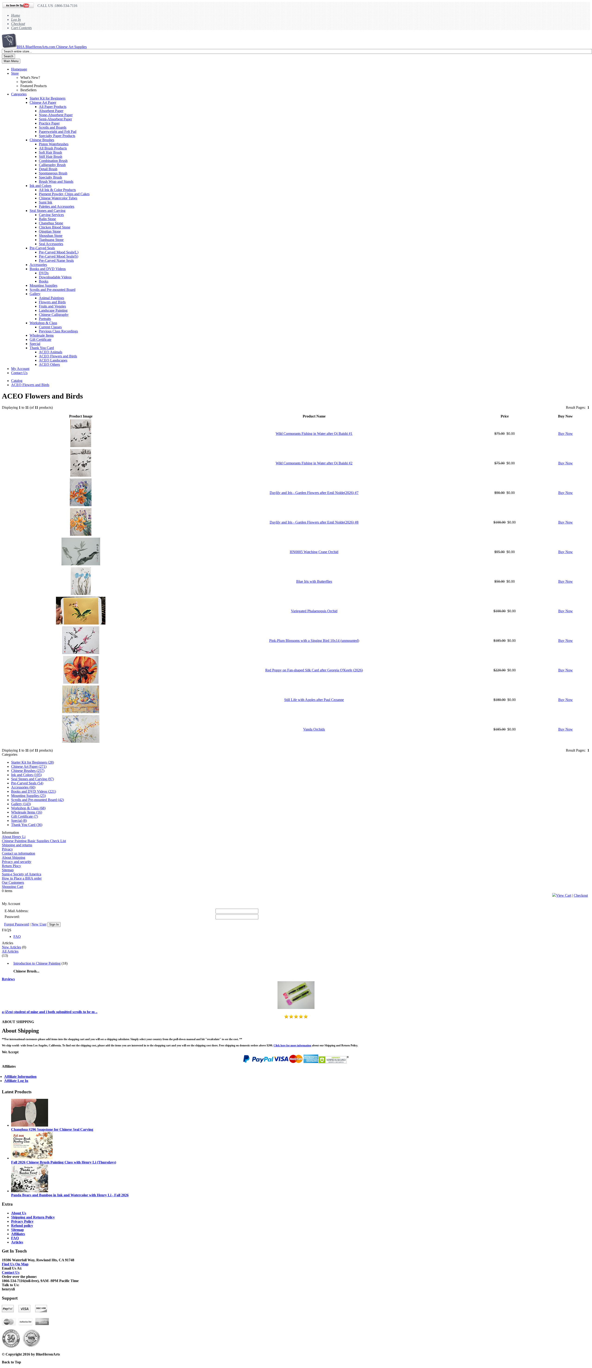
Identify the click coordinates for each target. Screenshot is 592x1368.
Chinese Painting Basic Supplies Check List (34, 841)
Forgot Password (16, 924)
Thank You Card (42, 348)
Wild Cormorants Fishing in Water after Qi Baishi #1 (314, 434)
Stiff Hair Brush (50, 156)
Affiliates (18, 1234)
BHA (52, 47)
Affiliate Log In (16, 1081)
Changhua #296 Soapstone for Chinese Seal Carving (52, 1129)
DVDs (44, 273)
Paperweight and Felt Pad (57, 132)
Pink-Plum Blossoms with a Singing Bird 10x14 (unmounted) (314, 641)
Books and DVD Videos (48, 269)
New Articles (11, 947)
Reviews (8, 979)
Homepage (19, 69)
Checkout (18, 24)
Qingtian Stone (50, 231)
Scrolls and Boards (52, 127)
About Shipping (13, 857)
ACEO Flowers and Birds (58, 356)
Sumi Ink (45, 202)
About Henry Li (13, 837)
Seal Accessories (51, 244)
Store (15, 73)
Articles (17, 1242)
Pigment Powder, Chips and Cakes (64, 194)
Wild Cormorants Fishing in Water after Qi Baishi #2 (314, 463)
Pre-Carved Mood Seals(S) (58, 256)
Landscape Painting (53, 310)
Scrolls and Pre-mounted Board (52, 290)
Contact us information (18, 853)
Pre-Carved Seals (42, 248)
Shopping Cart (12, 887)
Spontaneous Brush (53, 173)
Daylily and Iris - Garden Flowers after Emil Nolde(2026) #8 (314, 522)
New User (38, 924)
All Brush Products (53, 148)
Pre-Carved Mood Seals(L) (58, 252)
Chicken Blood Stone (54, 227)
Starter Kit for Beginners (47, 98)
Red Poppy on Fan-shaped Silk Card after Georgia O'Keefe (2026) (314, 670)
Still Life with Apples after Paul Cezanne (314, 700)
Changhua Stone (51, 223)
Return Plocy (11, 866)
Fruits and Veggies (52, 306)
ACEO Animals (50, 352)
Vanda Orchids (314, 729)
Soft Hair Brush (50, 152)
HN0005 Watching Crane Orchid (314, 552)
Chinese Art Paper (43, 102)
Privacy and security (16, 862)
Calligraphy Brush (52, 165)
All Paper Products (52, 107)
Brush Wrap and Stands (56, 181)
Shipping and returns (17, 845)
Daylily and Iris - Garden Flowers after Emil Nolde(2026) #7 (314, 493)
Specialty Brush (50, 177)
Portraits (45, 319)
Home (15, 15)
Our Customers (13, 882)
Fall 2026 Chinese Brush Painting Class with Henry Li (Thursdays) (63, 1162)
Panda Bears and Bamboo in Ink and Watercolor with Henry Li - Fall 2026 (70, 1195)
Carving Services (51, 215)
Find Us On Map (15, 1264)
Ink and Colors (40, 186)
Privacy (7, 849)
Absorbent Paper (51, 111)
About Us (18, 1213)
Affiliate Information (20, 1077)
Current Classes (50, 327)
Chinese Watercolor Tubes (58, 198)
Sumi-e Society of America (21, 874)
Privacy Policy (22, 1221)
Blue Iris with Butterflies (314, 581)
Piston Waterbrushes (53, 144)
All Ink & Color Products (57, 190)
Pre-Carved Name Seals (56, 260)
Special (35, 344)
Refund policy (22, 1226)
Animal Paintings (51, 298)
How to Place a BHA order (22, 878)
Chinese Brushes (42, 140)
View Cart (563, 895)
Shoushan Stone (50, 236)
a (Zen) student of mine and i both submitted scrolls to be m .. (49, 1012)
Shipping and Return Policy (33, 1217)
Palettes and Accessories (56, 206)
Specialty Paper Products (57, 136)
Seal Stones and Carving (47, 211)
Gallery (35, 294)
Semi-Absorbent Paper (55, 119)
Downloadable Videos (55, 277)
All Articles (10, 951)
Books (43, 281)
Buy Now (565, 434)
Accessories (38, 265)
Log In (16, 19)
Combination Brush (53, 161)
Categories (19, 94)
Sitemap (8, 870)
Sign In (54, 924)
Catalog (16, 381)
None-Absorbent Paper (56, 115)
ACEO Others (49, 364)
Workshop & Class (43, 323)
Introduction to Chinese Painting (37, 963)
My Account (20, 369)
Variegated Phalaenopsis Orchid (314, 611)
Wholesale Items (42, 335)
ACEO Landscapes (53, 360)
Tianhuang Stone (51, 240)
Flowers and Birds (52, 302)
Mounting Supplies (43, 285)
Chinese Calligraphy (54, 315)
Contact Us (19, 373)
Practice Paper (49, 123)
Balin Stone (47, 219)
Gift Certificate (40, 339)
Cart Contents (21, 28)
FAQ (17, 936)
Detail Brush (48, 169)
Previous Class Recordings (58, 331)
